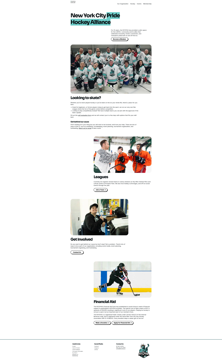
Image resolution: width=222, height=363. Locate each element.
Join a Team (100, 190)
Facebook (96, 346)
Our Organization (122, 4)
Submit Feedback (76, 349)
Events (139, 4)
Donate (74, 346)
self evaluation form (84, 115)
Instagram (96, 348)
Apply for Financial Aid (122, 323)
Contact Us (77, 252)
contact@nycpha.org (120, 348)
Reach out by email (85, 128)
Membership (147, 4)
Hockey (132, 4)
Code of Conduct (76, 348)
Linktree (96, 349)
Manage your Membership (75, 355)
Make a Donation (101, 323)
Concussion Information (77, 351)
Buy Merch (74, 352)
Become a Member (119, 39)
